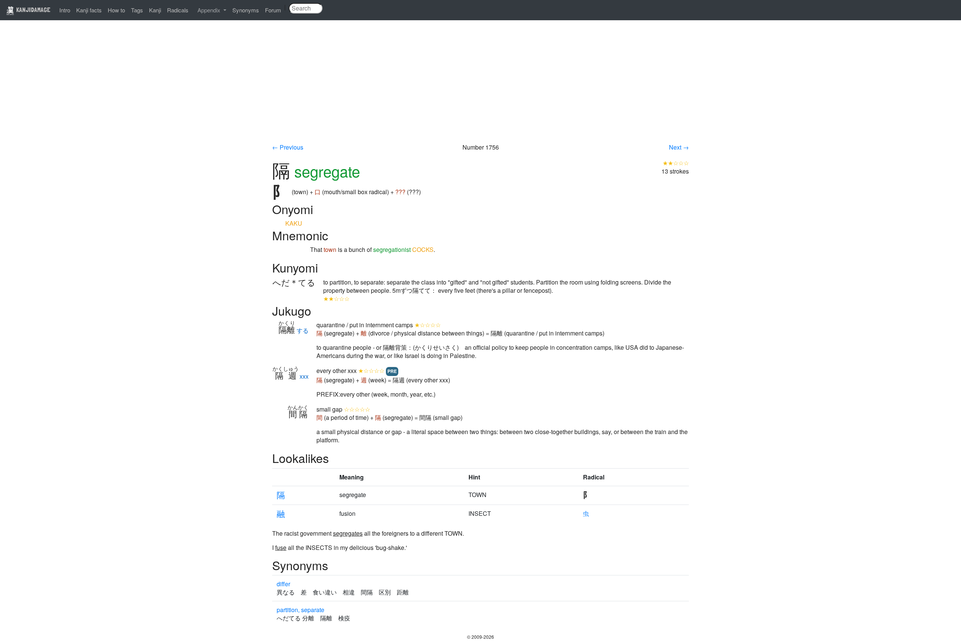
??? (400, 191)
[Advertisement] (480, 86)
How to (116, 10)
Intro (64, 10)
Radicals (177, 10)
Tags (137, 10)
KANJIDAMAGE (32, 9)
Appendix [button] (209, 10)
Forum (273, 10)
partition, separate (300, 609)
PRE (392, 371)
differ (283, 584)
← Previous (287, 147)
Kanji (155, 10)
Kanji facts (89, 10)
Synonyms (245, 10)
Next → (679, 147)
